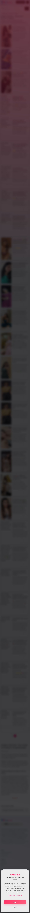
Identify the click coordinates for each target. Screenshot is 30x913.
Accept (15, 902)
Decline (15, 907)
